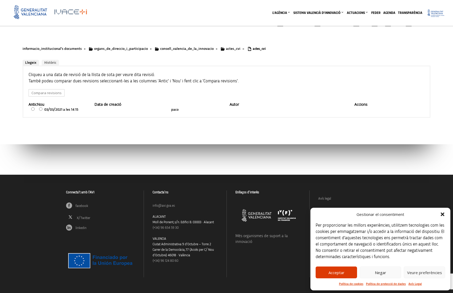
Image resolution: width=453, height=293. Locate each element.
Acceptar (336, 272)
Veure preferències (424, 272)
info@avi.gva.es (164, 205)
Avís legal (324, 198)
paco (175, 109)
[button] (442, 214)
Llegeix (30, 63)
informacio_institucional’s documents (52, 49)
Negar (380, 272)
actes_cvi (233, 49)
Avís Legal (415, 283)
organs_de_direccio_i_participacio (121, 49)
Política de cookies (351, 283)
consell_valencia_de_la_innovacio (187, 49)
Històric (50, 63)
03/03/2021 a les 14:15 (61, 109)
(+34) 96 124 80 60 (165, 261)
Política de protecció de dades (386, 283)
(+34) (166, 228)
